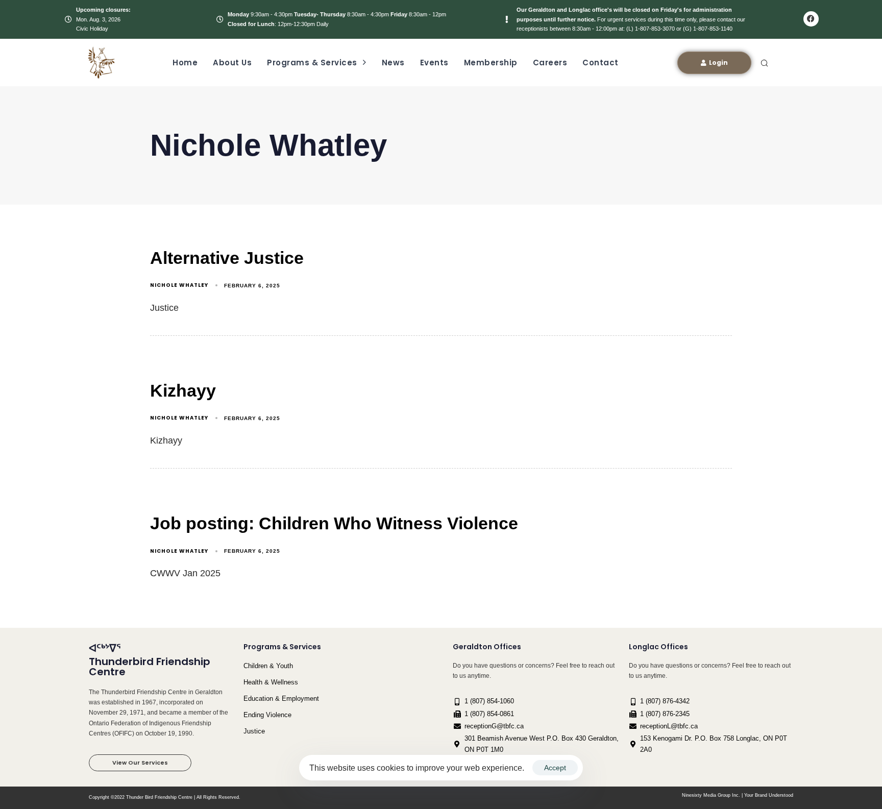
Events (434, 62)
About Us (232, 62)
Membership (491, 62)
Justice (254, 731)
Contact (600, 62)
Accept (555, 768)
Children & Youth (268, 666)
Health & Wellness (270, 682)
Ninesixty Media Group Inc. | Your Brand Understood (737, 795)
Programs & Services (312, 62)
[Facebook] (811, 19)
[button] (764, 62)
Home (185, 62)
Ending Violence (267, 715)
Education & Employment (281, 698)
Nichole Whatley (179, 285)
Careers (550, 62)
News (393, 62)
